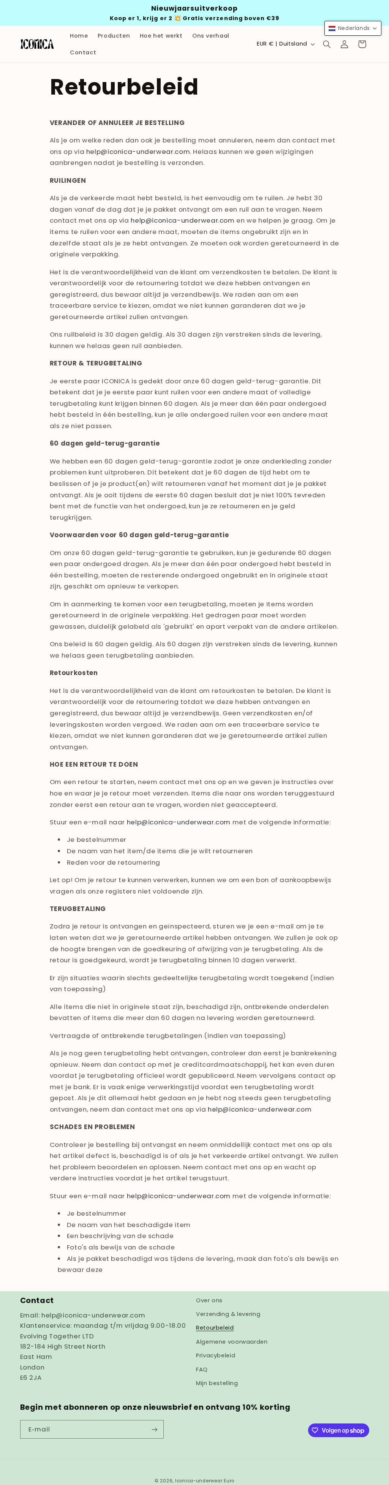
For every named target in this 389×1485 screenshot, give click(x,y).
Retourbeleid (215, 1328)
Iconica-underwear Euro (204, 1481)
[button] (326, 44)
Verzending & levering (228, 1314)
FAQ (202, 1369)
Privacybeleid (215, 1355)
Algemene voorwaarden (232, 1342)
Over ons (209, 1300)
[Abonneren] (154, 1429)
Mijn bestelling (217, 1383)
